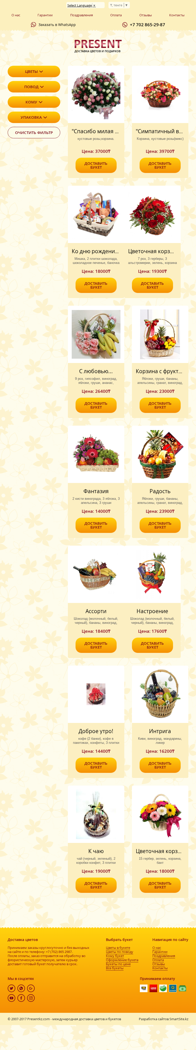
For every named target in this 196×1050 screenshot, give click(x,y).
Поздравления (81, 15)
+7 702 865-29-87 (147, 25)
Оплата (116, 15)
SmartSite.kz (178, 1019)
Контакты (177, 15)
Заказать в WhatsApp (57, 24)
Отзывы (145, 15)
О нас (15, 15)
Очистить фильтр (34, 132)
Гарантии (45, 15)
